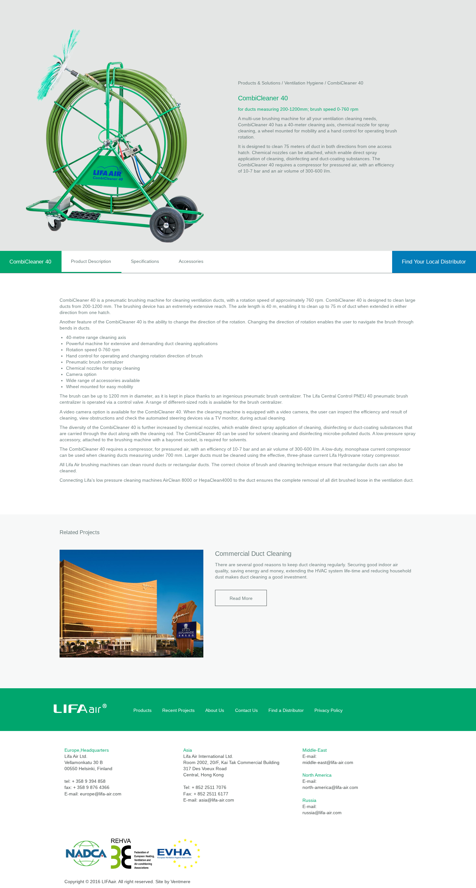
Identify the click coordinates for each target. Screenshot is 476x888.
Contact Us (246, 710)
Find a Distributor (286, 710)
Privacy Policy (328, 710)
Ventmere (180, 881)
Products (142, 710)
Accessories (191, 261)
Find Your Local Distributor (434, 262)
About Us (214, 710)
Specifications (145, 261)
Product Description (91, 261)
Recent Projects (178, 710)
